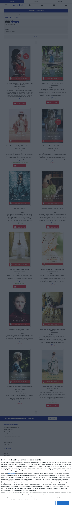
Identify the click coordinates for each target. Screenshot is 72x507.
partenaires (11, 473)
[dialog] (36, 481)
